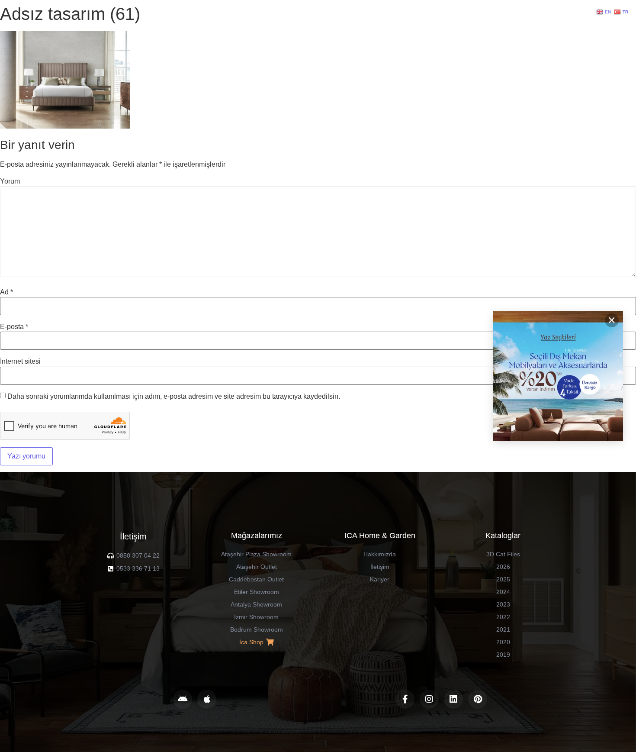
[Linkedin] (453, 699)
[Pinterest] (477, 699)
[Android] (182, 699)
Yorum (10, 181)
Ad (6, 292)
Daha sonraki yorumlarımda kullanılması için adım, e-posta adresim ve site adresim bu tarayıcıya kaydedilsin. (173, 396)
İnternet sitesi (20, 361)
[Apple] (206, 699)
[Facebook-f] (404, 699)
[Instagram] (429, 699)
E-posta (14, 326)
